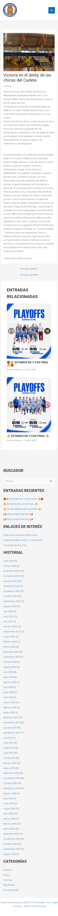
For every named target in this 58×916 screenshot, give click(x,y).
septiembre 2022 (12, 601)
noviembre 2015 (11, 838)
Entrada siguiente (29, 275)
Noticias (7, 86)
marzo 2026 (9, 565)
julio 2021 (8, 621)
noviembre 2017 (11, 722)
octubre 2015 (10, 843)
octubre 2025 (10, 581)
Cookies (17, 906)
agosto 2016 (9, 793)
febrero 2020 (10, 641)
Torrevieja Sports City (14, 545)
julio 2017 (8, 737)
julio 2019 (8, 672)
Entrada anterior (29, 269)
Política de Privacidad (35, 906)
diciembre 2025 (11, 570)
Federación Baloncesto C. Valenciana (22, 540)
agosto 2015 (9, 854)
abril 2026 (8, 560)
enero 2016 (9, 828)
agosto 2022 (10, 606)
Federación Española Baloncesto (20, 534)
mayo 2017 (9, 747)
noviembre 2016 (11, 778)
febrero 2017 (9, 763)
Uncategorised (11, 889)
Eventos (10, 369)
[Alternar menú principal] (51, 10)
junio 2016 (8, 803)
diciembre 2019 (11, 651)
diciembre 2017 (11, 717)
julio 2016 (8, 798)
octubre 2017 (10, 727)
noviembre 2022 (11, 591)
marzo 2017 (9, 757)
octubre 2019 (10, 661)
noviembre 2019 (11, 656)
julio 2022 (8, 611)
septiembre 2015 (11, 848)
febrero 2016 (9, 823)
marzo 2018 (9, 702)
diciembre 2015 (11, 833)
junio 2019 (8, 677)
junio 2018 (8, 692)
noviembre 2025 (11, 575)
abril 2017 (8, 752)
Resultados (9, 884)
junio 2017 (8, 742)
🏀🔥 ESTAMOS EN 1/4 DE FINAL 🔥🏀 (28, 364)
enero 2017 (9, 768)
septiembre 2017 (11, 732)
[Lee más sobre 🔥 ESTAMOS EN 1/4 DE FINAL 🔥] (29, 404)
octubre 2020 (10, 626)
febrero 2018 (9, 707)
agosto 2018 (9, 682)
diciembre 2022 (11, 586)
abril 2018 (8, 697)
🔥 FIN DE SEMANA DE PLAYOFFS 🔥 (22, 509)
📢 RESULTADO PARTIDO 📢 (18, 514)
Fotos (6, 874)
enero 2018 (9, 712)
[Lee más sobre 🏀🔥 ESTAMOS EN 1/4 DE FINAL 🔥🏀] (29, 330)
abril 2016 (8, 813)
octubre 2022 (10, 596)
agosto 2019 (9, 666)
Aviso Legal (52, 902)
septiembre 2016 (11, 788)
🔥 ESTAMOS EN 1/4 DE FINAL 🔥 (28, 436)
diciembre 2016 (11, 773)
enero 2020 (9, 646)
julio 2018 (8, 687)
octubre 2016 (10, 783)
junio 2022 (8, 616)
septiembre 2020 (12, 631)
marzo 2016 (9, 818)
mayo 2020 (9, 636)
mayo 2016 (9, 808)
